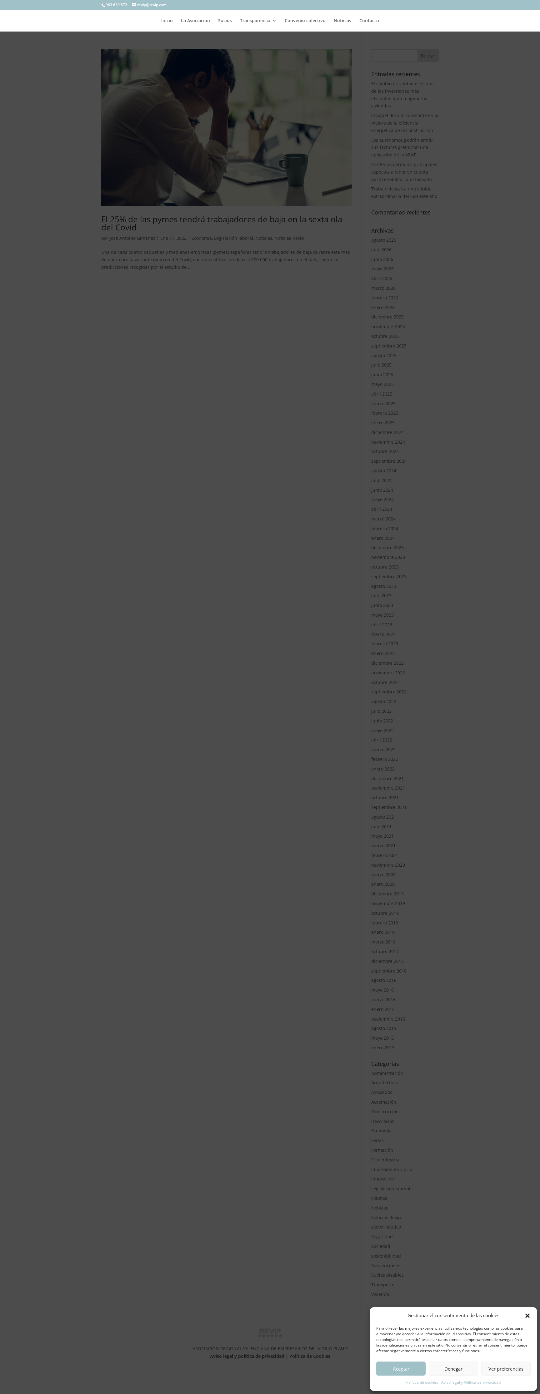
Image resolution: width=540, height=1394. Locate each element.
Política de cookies (422, 1382)
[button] (527, 1316)
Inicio (167, 20)
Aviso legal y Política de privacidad (471, 1382)
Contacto (369, 20)
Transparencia (255, 20)
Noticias (342, 20)
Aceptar (401, 1369)
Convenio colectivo (305, 20)
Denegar (453, 1369)
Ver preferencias (505, 1369)
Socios (225, 20)
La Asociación (195, 20)
